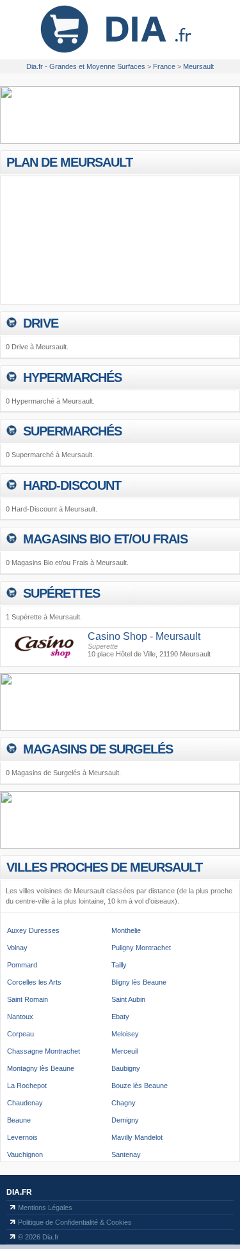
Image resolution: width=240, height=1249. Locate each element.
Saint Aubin (128, 999)
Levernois (22, 1137)
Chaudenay (25, 1103)
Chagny (123, 1103)
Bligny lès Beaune (138, 982)
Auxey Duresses (33, 930)
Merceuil (124, 1051)
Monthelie (126, 930)
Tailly (119, 965)
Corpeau (20, 1034)
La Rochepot (27, 1085)
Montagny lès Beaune (40, 1068)
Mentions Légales (45, 1207)
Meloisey (125, 1034)
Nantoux (20, 1016)
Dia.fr (19, 1192)
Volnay (17, 947)
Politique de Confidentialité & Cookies (75, 1222)
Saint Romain (27, 999)
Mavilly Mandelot (137, 1137)
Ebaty (120, 1016)
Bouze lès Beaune (139, 1085)
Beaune (19, 1120)
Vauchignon (25, 1154)
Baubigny (125, 1068)
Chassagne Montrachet (43, 1051)
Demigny (125, 1120)
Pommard (22, 965)
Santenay (126, 1154)
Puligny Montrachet (141, 947)
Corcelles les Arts (34, 982)
